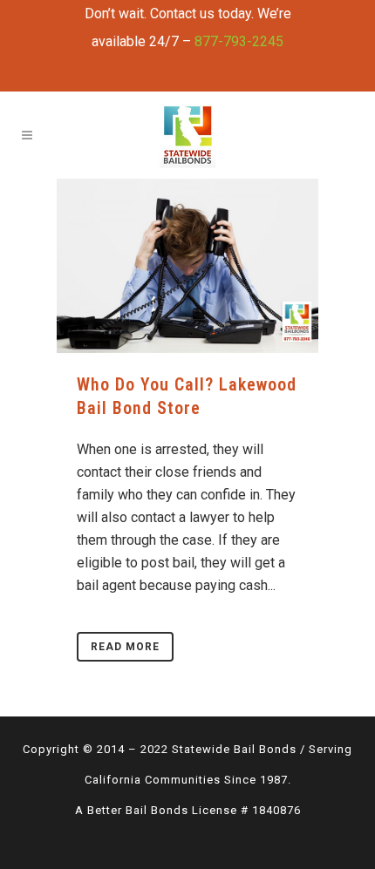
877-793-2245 (238, 41)
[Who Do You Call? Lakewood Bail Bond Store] (187, 266)
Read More (125, 647)
